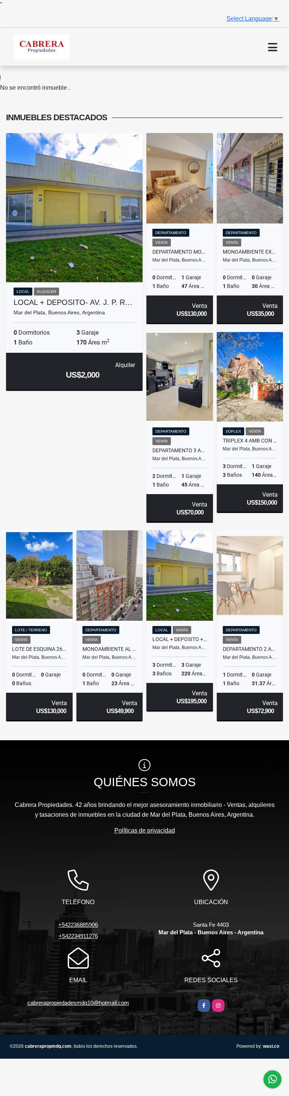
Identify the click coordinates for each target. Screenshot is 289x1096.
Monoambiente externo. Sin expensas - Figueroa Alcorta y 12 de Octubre (250, 252)
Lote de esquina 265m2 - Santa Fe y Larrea (39, 649)
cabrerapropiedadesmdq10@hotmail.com (78, 1003)
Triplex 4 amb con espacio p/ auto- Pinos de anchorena (250, 441)
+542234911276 (78, 936)
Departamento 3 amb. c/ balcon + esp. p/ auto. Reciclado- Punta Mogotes (179, 450)
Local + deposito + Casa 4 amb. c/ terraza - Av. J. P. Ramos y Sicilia (179, 639)
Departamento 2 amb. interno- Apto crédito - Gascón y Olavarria (250, 649)
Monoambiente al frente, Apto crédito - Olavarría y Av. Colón (109, 649)
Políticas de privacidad (144, 830)
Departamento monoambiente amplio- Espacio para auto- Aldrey (179, 252)
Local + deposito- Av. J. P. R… (73, 302)
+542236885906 (78, 924)
